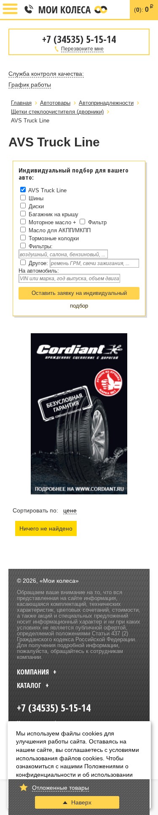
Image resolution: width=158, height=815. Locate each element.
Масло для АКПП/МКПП (60, 230)
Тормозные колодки (54, 238)
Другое (37, 263)
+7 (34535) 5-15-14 (28, 9)
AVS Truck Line (47, 190)
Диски (36, 206)
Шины (36, 198)
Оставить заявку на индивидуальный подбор (79, 295)
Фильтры (40, 246)
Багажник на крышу (53, 214)
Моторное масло (50, 222)
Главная (21, 103)
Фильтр (97, 222)
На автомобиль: (39, 271)
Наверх (81, 802)
